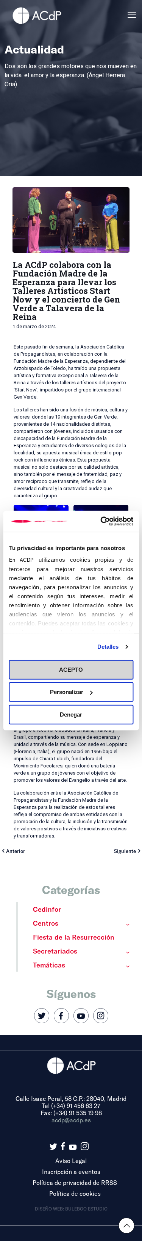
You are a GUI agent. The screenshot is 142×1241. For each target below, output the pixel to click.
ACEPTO (71, 669)
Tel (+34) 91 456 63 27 (71, 1105)
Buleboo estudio (86, 1208)
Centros (45, 923)
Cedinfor (47, 909)
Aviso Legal (71, 1160)
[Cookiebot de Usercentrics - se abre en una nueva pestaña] (101, 521)
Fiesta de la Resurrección (73, 937)
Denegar (71, 714)
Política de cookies (75, 1193)
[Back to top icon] (126, 1225)
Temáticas (49, 965)
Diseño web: (50, 1208)
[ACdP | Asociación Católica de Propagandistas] (36, 15)
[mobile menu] (131, 15)
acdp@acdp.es (71, 1119)
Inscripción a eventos (71, 1171)
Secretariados (55, 951)
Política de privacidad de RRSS (75, 1182)
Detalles (108, 646)
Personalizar (66, 692)
